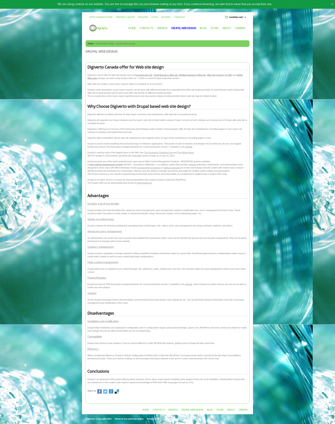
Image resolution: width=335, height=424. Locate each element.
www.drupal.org (144, 183)
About (226, 28)
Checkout (179, 17)
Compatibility (94, 336)
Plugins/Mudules (96, 277)
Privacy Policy (154, 419)
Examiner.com (166, 152)
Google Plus (111, 391)
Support (91, 293)
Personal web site (143, 75)
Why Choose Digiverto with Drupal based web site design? (139, 106)
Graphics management (100, 246)
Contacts (146, 28)
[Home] (98, 26)
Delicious (117, 391)
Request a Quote (125, 17)
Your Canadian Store (101, 17)
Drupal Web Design (183, 28)
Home (132, 28)
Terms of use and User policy (129, 419)
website (188, 147)
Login (154, 17)
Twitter (105, 391)
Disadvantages (100, 313)
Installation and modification (103, 321)
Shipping (168, 419)
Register (143, 17)
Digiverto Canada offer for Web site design (125, 67)
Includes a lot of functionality (103, 203)
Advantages (98, 195)
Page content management (102, 262)
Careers (240, 28)
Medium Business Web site (192, 75)
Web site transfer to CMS (219, 75)
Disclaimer (181, 419)
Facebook (99, 391)
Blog (203, 28)
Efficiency (93, 348)
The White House (185, 152)
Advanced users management (104, 231)
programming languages (148, 168)
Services (162, 28)
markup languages (172, 168)
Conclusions (98, 371)
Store (214, 28)
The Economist (151, 152)
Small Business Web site (166, 75)
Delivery (166, 17)
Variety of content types (100, 219)
